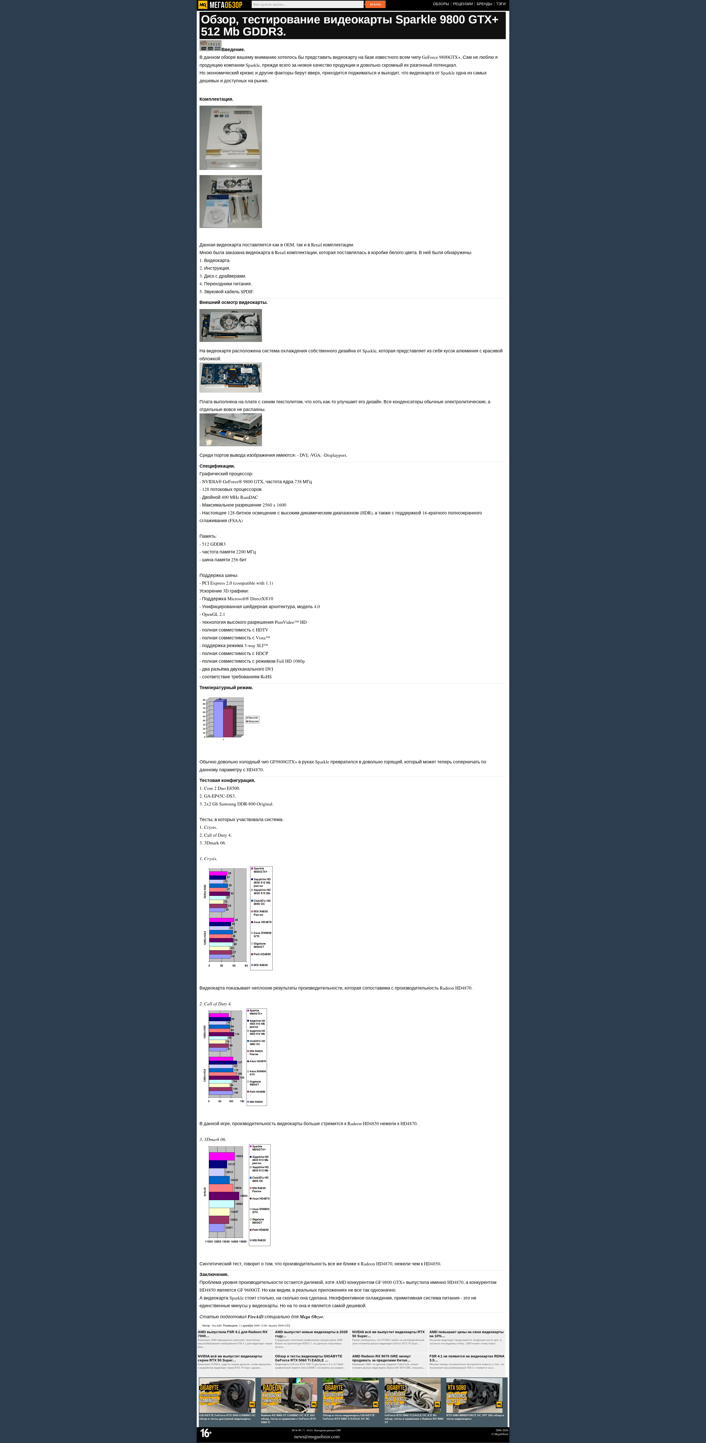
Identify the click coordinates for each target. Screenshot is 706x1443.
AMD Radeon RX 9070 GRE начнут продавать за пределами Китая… (381, 1358)
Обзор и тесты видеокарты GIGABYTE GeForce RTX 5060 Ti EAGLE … (308, 1358)
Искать (375, 4)
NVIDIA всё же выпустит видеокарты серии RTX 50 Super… (230, 1358)
